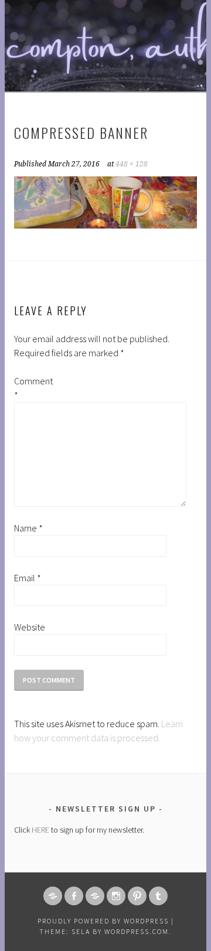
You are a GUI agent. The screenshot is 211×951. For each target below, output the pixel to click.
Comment (33, 388)
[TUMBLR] (158, 896)
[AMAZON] (52, 896)
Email (27, 578)
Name (28, 528)
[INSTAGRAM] (116, 896)
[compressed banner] (105, 225)
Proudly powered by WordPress (103, 920)
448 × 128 (131, 164)
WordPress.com (136, 931)
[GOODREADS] (95, 896)
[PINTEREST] (137, 896)
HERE (40, 829)
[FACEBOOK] (73, 896)
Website (29, 627)
